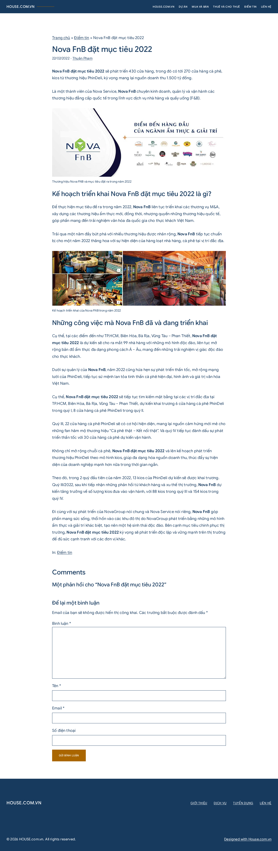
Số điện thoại (64, 730)
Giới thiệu (198, 803)
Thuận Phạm (83, 58)
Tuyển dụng (243, 803)
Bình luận (61, 623)
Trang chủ (61, 37)
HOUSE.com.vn (21, 7)
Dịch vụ (220, 803)
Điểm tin (81, 37)
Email (58, 708)
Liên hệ (265, 803)
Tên (56, 685)
